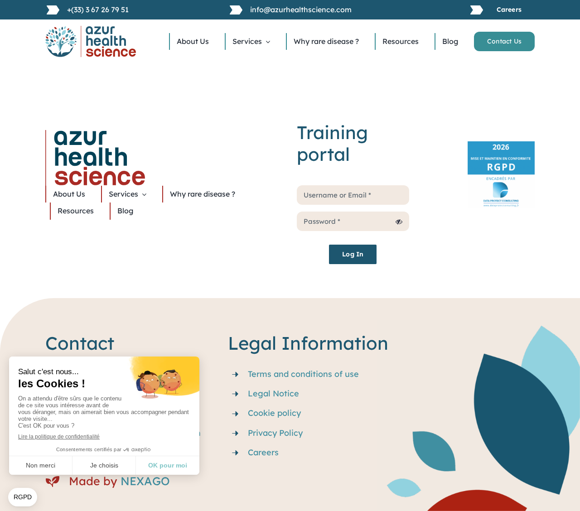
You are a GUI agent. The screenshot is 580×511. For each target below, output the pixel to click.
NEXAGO (145, 481)
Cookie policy (274, 413)
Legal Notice (273, 393)
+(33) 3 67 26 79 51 (98, 9)
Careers (263, 452)
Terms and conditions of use (303, 374)
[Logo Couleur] (90, 29)
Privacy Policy (275, 433)
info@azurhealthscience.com (301, 9)
